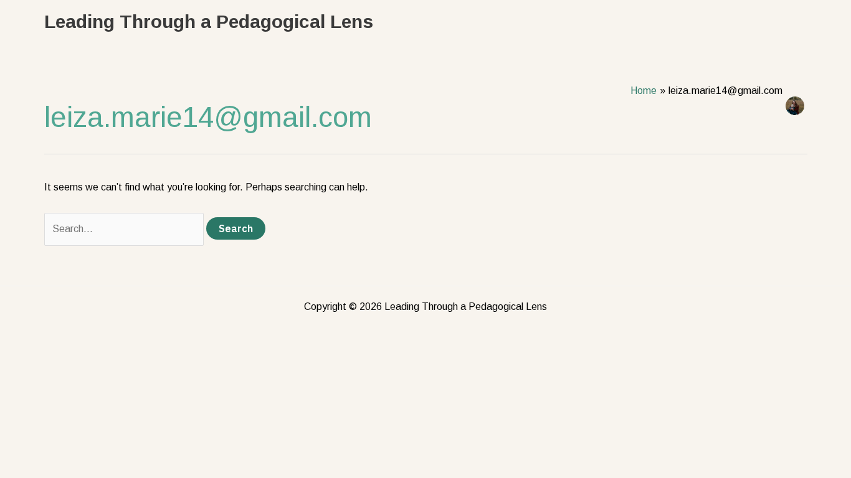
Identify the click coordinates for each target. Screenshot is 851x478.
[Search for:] (125, 228)
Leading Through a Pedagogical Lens (208, 21)
